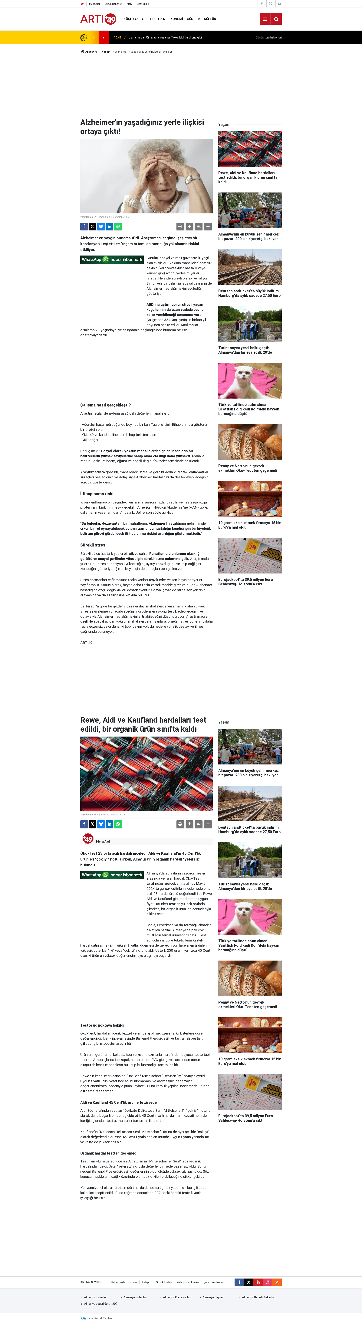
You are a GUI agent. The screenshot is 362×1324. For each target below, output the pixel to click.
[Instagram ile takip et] (267, 1282)
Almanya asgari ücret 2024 (101, 1304)
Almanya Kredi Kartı (176, 1297)
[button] (189, 226)
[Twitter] (92, 226)
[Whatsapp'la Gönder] (118, 226)
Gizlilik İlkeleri (164, 1282)
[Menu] (265, 19)
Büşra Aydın (103, 841)
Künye (133, 1282)
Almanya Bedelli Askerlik (258, 1297)
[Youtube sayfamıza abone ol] (258, 1282)
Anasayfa (91, 51)
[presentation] (94, 37)
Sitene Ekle (143, 3)
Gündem (193, 19)
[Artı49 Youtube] (280, 3)
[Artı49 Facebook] (262, 3)
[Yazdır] (180, 226)
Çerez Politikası (213, 1282)
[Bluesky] (101, 226)
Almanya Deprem (214, 1297)
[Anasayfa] (82, 3)
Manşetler (94, 3)
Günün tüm (269, 37)
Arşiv (129, 3)
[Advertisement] (181, 85)
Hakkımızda (118, 1282)
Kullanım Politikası (188, 1282)
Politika (157, 19)
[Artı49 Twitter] (270, 3)
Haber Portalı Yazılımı (99, 1318)
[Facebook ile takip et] (239, 1282)
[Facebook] (84, 226)
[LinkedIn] (109, 226)
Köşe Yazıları (135, 19)
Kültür (210, 19)
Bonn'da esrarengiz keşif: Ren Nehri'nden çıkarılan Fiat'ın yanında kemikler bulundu (176, 37)
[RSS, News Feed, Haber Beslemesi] (277, 1282)
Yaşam (106, 51)
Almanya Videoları (135, 1297)
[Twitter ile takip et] (248, 1282)
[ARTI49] (98, 19)
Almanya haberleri (95, 1297)
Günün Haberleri (113, 3)
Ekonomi (176, 19)
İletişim (146, 1282)
